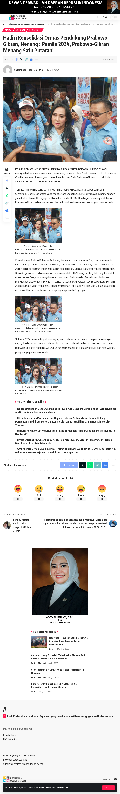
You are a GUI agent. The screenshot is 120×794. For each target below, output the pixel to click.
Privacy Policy (44, 787)
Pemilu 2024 (35, 30)
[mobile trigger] (5, 17)
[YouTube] (115, 779)
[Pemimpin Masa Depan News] (18, 17)
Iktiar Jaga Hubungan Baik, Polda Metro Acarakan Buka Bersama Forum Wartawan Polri (69, 641)
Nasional (20, 30)
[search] (99, 17)
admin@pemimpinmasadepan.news (23, 763)
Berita (8, 30)
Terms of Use (61, 787)
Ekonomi (42, 663)
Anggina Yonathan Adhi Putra (29, 69)
